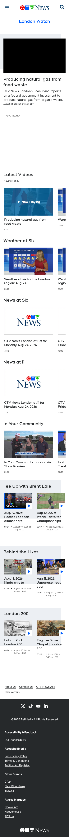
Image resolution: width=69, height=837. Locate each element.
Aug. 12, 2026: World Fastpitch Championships (49, 517)
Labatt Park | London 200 (14, 642)
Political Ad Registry (17, 765)
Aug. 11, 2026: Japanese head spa (49, 582)
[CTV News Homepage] (34, 7)
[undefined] (28, 209)
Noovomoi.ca (13, 811)
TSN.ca (9, 790)
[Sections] (7, 7)
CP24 (8, 781)
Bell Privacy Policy (16, 756)
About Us (10, 686)
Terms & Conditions (17, 760)
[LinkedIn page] (46, 706)
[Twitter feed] (23, 706)
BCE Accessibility (15, 739)
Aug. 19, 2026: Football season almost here (16, 517)
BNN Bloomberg (15, 786)
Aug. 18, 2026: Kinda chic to (14, 580)
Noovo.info (11, 807)
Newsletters (12, 692)
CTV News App (45, 686)
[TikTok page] (30, 706)
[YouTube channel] (38, 706)
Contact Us (26, 686)
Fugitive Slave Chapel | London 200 (49, 644)
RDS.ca (9, 816)
